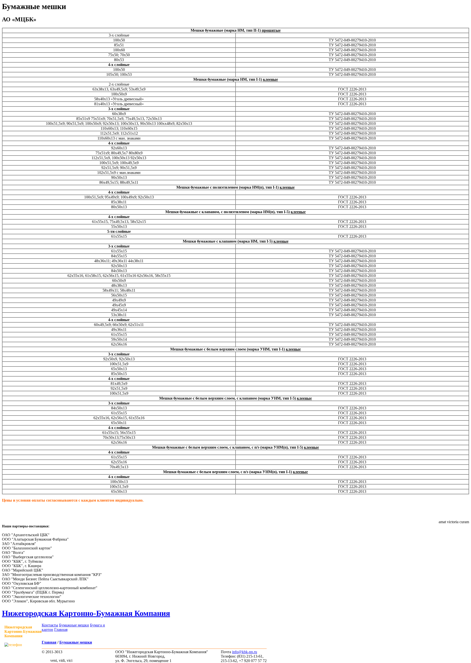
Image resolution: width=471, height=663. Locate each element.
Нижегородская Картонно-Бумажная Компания (86, 613)
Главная (60, 629)
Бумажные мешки (74, 625)
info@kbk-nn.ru (244, 652)
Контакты (50, 625)
